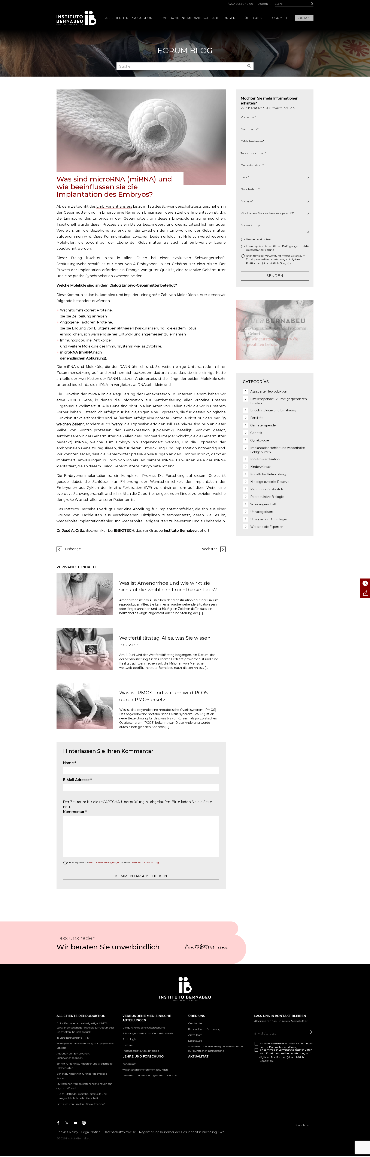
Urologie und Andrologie (268, 519)
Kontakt (304, 18)
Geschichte (195, 1023)
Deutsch (263, 3)
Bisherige (73, 549)
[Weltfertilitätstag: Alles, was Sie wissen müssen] (85, 649)
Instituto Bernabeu (76, 18)
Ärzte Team (195, 1034)
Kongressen (129, 1063)
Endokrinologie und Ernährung (273, 410)
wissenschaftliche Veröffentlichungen (145, 1069)
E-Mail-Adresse (77, 780)
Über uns (253, 18)
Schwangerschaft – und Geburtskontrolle (147, 1033)
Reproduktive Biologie (267, 497)
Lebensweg (195, 1040)
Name (69, 763)
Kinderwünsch (261, 467)
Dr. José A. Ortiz (70, 531)
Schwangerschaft (263, 504)
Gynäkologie (259, 440)
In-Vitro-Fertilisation (265, 459)
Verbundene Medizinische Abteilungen (199, 18)
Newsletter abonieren (259, 239)
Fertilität (256, 418)
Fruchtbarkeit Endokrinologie (140, 1050)
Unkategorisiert (261, 512)
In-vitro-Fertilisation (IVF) (130, 488)
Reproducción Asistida (266, 489)
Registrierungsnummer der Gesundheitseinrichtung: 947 (181, 1132)
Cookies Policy (67, 1132)
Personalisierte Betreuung (204, 1029)
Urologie (127, 1045)
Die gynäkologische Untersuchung (143, 1027)
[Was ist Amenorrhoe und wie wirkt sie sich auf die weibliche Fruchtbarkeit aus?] (85, 594)
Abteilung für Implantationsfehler (163, 509)
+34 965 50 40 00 (242, 3)
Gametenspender (263, 425)
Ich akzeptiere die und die (113, 862)
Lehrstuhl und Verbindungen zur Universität (149, 1075)
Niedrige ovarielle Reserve (269, 482)
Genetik (256, 433)
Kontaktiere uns (206, 947)
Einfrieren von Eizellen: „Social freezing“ (81, 1104)
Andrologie (129, 1039)
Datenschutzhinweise (119, 1132)
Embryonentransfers (114, 206)
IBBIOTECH (124, 531)
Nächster (209, 549)
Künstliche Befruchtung (268, 474)
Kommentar (75, 812)
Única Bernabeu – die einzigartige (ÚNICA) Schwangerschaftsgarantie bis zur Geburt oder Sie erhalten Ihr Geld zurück (85, 1027)
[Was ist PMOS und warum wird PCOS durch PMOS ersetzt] (85, 706)
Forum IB (278, 18)
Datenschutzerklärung (145, 862)
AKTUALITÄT (198, 1056)
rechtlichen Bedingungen (104, 862)
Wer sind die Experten (266, 527)
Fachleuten (92, 515)
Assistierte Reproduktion (128, 18)
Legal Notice (90, 1132)
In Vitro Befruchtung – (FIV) (73, 1037)
